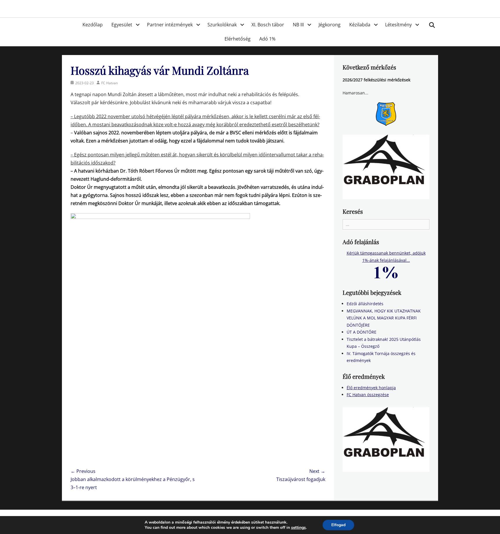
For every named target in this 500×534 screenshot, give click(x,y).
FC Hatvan (109, 83)
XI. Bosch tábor (267, 24)
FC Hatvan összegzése (368, 394)
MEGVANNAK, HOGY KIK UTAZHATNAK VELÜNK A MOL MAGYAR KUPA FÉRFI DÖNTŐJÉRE (384, 318)
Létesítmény (398, 24)
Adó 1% (267, 39)
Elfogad (338, 525)
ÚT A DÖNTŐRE (361, 332)
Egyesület (121, 24)
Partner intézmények (170, 24)
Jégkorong (330, 24)
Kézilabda (359, 24)
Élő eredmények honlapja (371, 387)
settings (298, 527)
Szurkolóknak (222, 24)
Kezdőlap (92, 24)
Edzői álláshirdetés (365, 303)
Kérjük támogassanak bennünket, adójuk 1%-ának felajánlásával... (386, 256)
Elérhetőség (238, 39)
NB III (298, 24)
